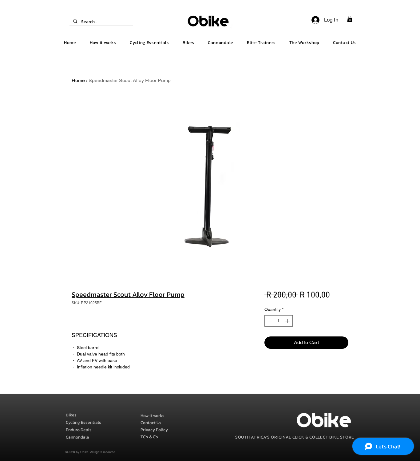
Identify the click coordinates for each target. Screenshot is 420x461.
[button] (349, 19)
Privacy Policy (154, 430)
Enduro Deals (79, 430)
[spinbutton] (278, 321)
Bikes (71, 415)
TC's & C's (149, 437)
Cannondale (77, 437)
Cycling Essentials (83, 422)
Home (78, 80)
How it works (152, 415)
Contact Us (151, 422)
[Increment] (288, 321)
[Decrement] (269, 321)
